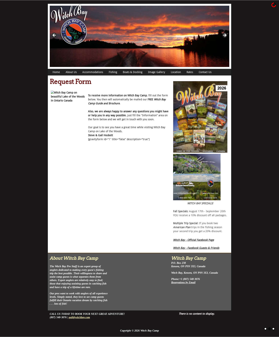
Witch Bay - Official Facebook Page (193, 239)
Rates (190, 72)
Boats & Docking (132, 72)
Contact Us (205, 72)
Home (56, 72)
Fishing (113, 72)
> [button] (224, 35)
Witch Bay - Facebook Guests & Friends (196, 247)
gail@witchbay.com (79, 317)
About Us (71, 72)
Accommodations (92, 72)
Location (176, 72)
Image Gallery (156, 72)
